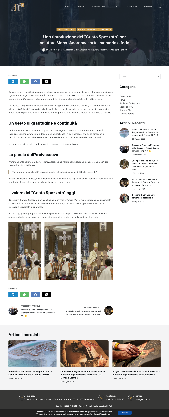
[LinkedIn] (13, 81)
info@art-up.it (143, 399)
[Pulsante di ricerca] (157, 76)
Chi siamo (81, 7)
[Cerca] (160, 7)
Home (67, 7)
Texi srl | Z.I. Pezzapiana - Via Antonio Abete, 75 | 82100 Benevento (61, 399)
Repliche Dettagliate (87, 29)
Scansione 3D (105, 29)
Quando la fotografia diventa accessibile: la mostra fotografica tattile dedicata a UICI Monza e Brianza (82, 374)
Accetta (125, 413)
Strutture (132, 7)
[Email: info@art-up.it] (131, 398)
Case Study (63, 29)
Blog (118, 7)
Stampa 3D (125, 110)
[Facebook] (35, 81)
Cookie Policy (108, 406)
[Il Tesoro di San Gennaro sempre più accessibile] (124, 198)
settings (106, 414)
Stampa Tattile (126, 113)
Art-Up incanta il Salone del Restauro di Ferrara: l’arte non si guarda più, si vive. (145, 182)
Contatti (148, 7)
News (73, 29)
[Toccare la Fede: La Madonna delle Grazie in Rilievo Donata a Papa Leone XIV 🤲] (124, 148)
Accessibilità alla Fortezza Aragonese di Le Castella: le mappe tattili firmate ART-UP (145, 132)
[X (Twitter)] (46, 81)
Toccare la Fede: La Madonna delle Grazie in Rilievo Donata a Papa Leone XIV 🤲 (145, 148)
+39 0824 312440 (115, 399)
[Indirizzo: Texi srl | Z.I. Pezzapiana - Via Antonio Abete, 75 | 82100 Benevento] (22, 398)
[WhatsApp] (24, 81)
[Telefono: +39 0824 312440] (101, 398)
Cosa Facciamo (99, 7)
